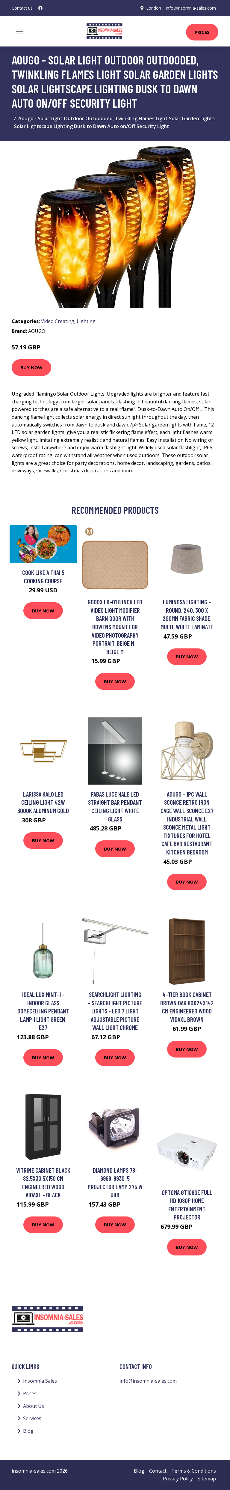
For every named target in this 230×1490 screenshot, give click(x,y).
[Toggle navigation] (20, 31)
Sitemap (207, 1478)
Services (32, 1418)
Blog (28, 1431)
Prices (202, 32)
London (153, 8)
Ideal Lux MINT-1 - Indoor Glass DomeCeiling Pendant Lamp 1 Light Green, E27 (43, 1011)
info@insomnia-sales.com (191, 8)
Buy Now (31, 367)
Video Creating (57, 321)
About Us (33, 1406)
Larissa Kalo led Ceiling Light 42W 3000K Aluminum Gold (43, 802)
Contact (158, 1471)
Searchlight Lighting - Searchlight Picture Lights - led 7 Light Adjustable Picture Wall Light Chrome (115, 1011)
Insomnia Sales (40, 1381)
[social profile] (40, 8)
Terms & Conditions (193, 1471)
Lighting (86, 321)
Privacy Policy (178, 1478)
